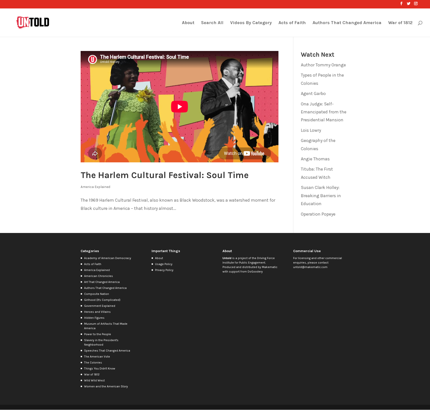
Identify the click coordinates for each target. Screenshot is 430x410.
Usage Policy (163, 264)
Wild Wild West (94, 380)
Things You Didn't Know (99, 368)
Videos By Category (251, 23)
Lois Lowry (311, 130)
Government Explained (99, 306)
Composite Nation (96, 294)
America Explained (95, 187)
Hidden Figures (94, 317)
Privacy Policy (164, 270)
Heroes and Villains (97, 312)
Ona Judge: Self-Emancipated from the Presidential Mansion (323, 112)
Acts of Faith (292, 23)
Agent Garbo (313, 93)
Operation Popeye (318, 214)
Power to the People (97, 334)
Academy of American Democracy (107, 258)
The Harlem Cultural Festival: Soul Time (165, 175)
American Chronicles (98, 276)
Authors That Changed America (347, 23)
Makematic (269, 267)
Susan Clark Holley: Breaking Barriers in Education (321, 195)
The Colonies (93, 362)
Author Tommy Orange (323, 65)
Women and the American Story (106, 386)
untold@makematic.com (310, 267)
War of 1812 (400, 23)
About (188, 23)
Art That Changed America (102, 282)
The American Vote (97, 356)
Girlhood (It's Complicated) (102, 300)
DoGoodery (255, 271)
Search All (212, 23)
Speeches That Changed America (107, 350)
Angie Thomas (315, 159)
